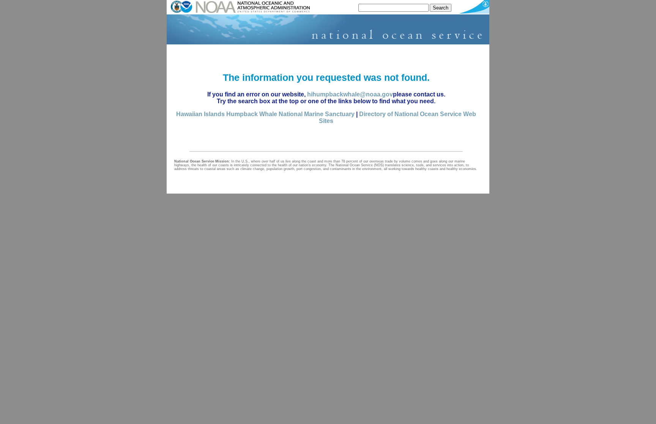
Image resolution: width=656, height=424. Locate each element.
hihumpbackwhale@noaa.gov (350, 94)
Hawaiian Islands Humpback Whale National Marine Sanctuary (265, 114)
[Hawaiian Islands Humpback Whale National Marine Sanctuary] (328, 43)
